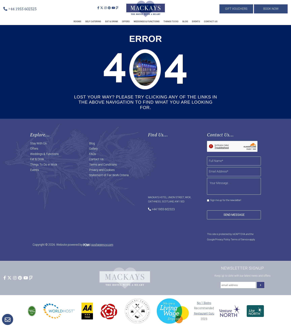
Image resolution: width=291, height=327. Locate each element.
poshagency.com (102, 244)
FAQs (92, 154)
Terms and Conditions (103, 164)
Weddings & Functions (146, 21)
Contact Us (210, 21)
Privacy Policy (222, 239)
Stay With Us (38, 143)
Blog (185, 21)
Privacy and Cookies (102, 170)
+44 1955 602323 (22, 8)
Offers (126, 21)
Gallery (93, 148)
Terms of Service (240, 239)
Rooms (77, 21)
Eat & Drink (111, 21)
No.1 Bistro (204, 303)
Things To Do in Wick (43, 164)
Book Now (271, 8)
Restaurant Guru (204, 313)
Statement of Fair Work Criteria (109, 175)
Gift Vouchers (236, 8)
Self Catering (93, 21)
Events (196, 21)
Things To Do (171, 21)
